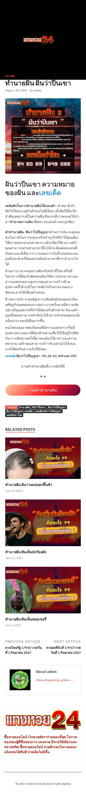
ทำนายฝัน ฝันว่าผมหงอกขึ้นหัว (28, 484)
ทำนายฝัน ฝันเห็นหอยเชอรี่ (25, 619)
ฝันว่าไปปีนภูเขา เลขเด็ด (19, 411)
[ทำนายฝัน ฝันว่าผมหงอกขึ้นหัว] (43, 480)
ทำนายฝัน (10, 76)
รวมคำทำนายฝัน (43, 390)
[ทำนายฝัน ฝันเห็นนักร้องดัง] (43, 547)
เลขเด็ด (50, 192)
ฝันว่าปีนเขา (39, 407)
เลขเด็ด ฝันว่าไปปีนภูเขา (48, 411)
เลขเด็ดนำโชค (14, 415)
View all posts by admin (54, 680)
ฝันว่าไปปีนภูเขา (57, 407)
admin (38, 90)
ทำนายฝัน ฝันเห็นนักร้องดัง (25, 552)
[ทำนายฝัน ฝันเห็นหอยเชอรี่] (43, 614)
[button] (13, 39)
